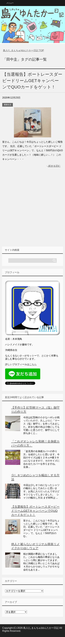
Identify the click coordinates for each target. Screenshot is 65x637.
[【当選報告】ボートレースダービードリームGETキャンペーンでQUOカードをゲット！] (32, 135)
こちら (33, 364)
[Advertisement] (32, 212)
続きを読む (54, 166)
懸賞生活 (7, 105)
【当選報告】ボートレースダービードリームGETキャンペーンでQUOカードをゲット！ (32, 80)
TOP (23, 50)
